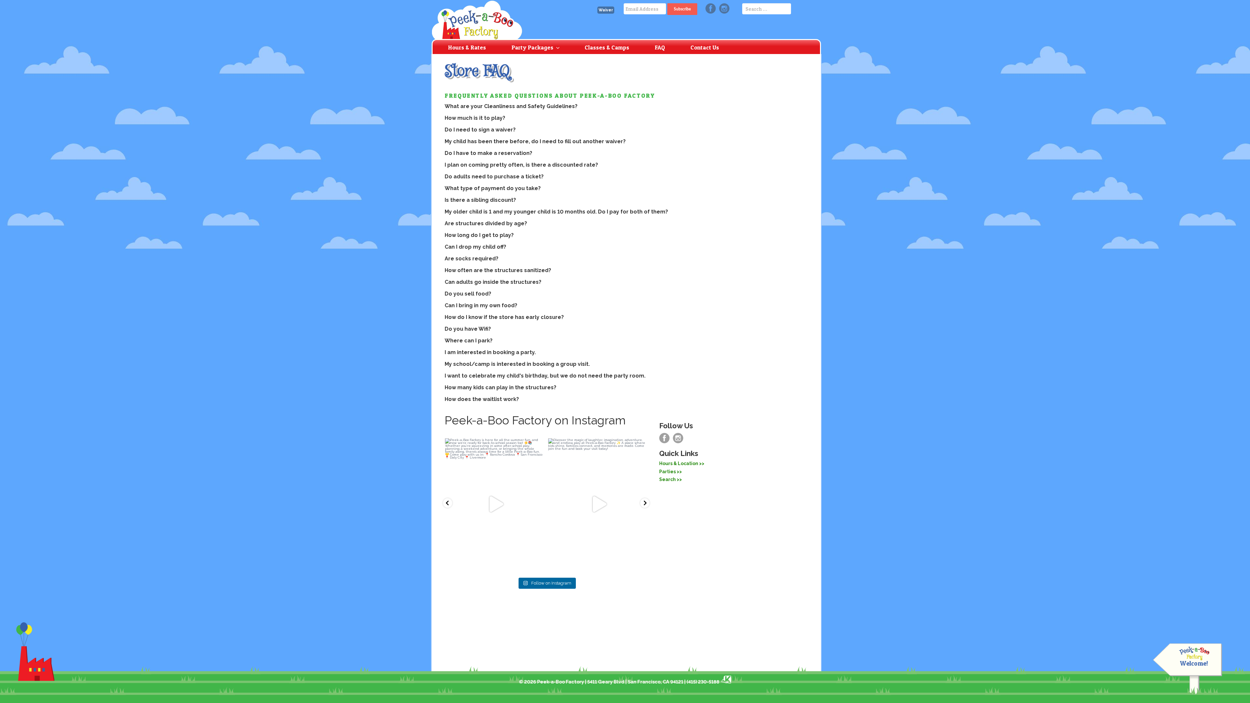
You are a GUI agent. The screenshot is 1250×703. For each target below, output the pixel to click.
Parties (667, 471)
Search (667, 479)
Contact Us (704, 47)
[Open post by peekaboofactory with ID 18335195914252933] (597, 504)
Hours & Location (678, 463)
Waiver (606, 10)
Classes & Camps (607, 47)
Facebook (710, 8)
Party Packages (532, 47)
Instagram (724, 8)
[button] (447, 503)
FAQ (660, 47)
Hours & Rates (467, 47)
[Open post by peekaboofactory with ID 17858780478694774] (494, 504)
